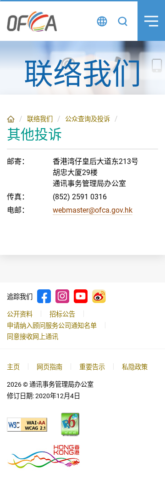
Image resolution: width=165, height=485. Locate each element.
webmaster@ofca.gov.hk (92, 210)
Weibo (99, 296)
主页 (11, 119)
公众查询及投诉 (87, 119)
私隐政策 (135, 367)
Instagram (62, 296)
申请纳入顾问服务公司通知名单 (52, 325)
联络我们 (40, 119)
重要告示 (92, 367)
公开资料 (20, 314)
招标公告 (62, 314)
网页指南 (49, 367)
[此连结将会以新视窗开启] (27, 424)
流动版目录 (151, 21)
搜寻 (123, 21)
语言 (102, 21)
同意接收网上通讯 (32, 336)
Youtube (81, 296)
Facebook (44, 296)
